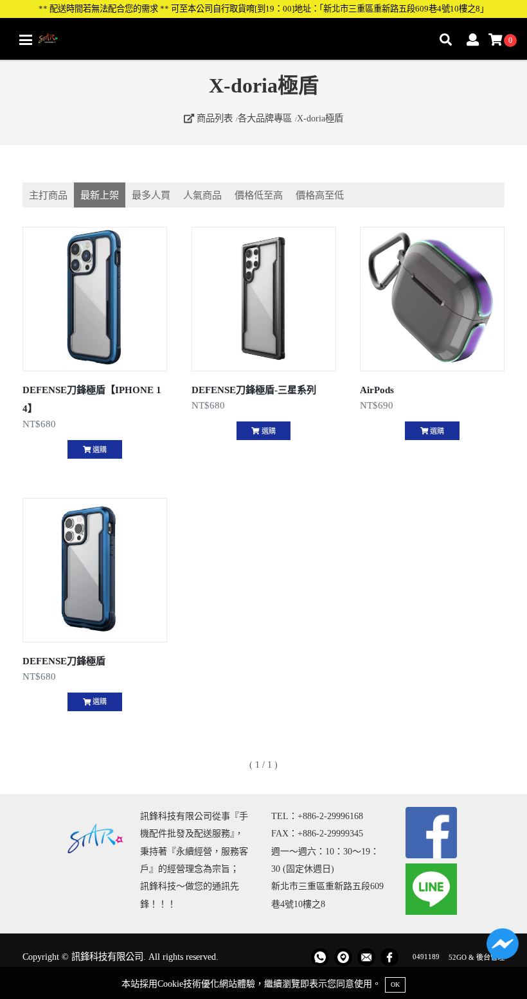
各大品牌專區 (265, 118)
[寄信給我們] (366, 957)
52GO (458, 956)
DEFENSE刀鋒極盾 (63, 660)
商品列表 (213, 118)
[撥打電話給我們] (320, 957)
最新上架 (99, 195)
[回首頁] (48, 37)
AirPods (377, 389)
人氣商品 (202, 195)
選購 (99, 450)
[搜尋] (445, 41)
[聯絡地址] (343, 957)
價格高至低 (320, 195)
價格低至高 (259, 195)
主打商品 (48, 195)
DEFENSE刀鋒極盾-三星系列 (254, 389)
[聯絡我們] (503, 947)
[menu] (26, 40)
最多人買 (151, 195)
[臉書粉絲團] (389, 957)
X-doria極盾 (320, 118)
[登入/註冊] (472, 41)
